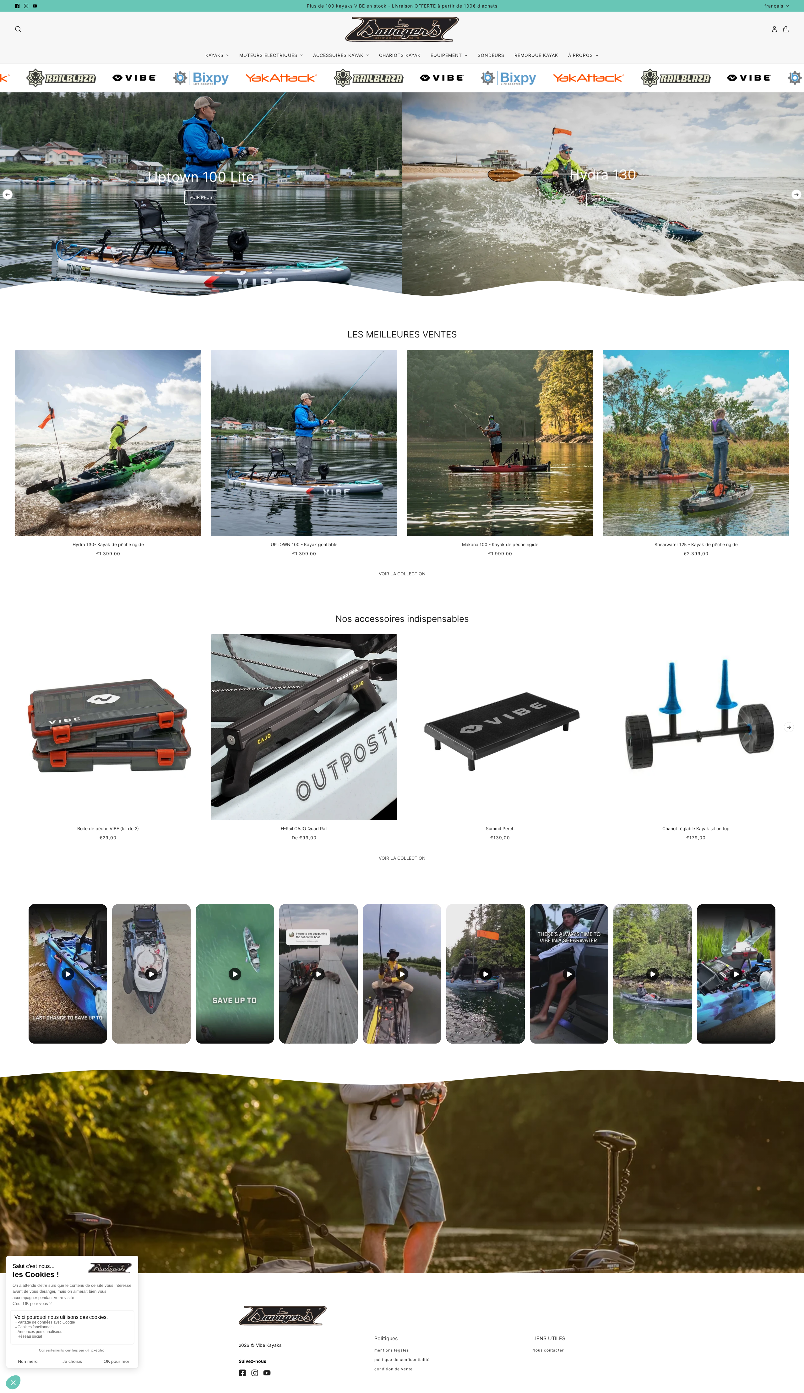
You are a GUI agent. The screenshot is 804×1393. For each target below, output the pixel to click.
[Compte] (774, 29)
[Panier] (786, 29)
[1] (766, 273)
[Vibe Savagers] (402, 29)
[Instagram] (254, 1373)
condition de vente (393, 1369)
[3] (786, 273)
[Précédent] (8, 194)
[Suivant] (796, 194)
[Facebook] (242, 1373)
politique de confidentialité (402, 1359)
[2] (776, 273)
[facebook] (17, 6)
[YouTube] (267, 1373)
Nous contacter (548, 1350)
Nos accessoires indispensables (402, 618)
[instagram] (26, 6)
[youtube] (34, 6)
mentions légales (391, 1350)
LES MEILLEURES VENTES (402, 334)
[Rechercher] (18, 29)
